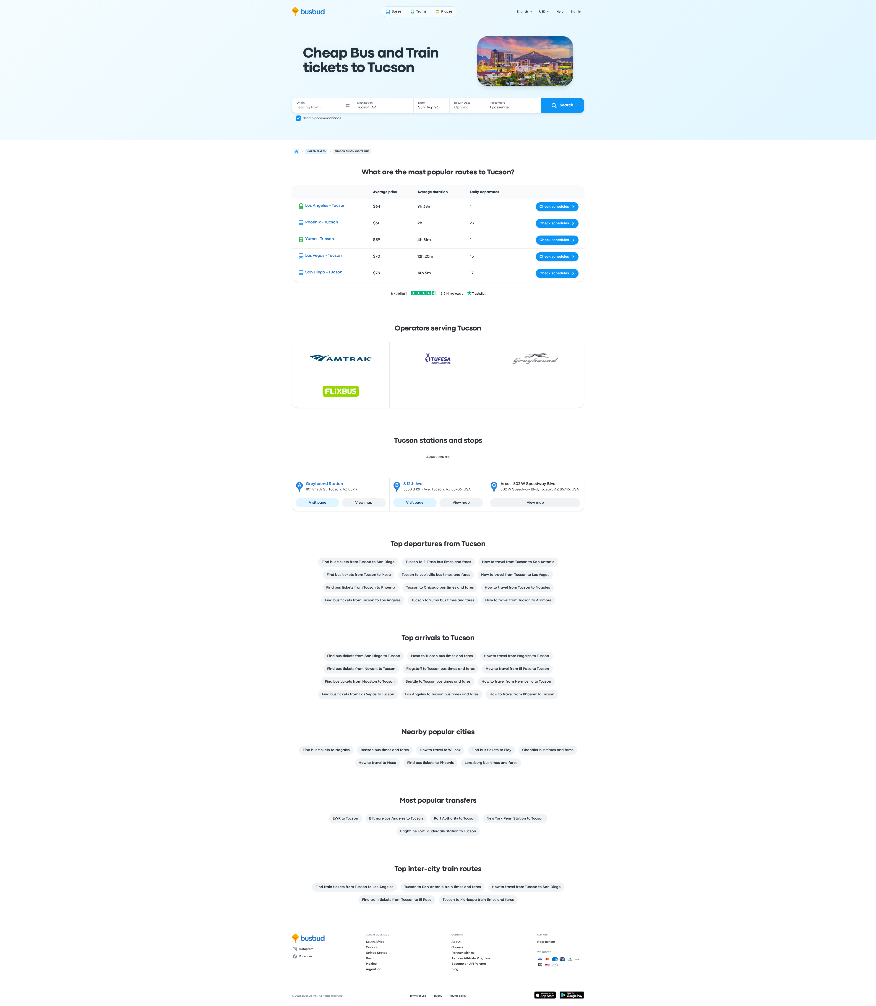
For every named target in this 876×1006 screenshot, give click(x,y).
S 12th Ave (412, 484)
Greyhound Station (324, 484)
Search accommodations (322, 118)
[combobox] (317, 105)
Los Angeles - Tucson (325, 205)
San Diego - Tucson (323, 272)
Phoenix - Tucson (321, 222)
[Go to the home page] (308, 11)
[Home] (296, 151)
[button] (348, 105)
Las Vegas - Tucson (323, 255)
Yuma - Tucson (319, 239)
